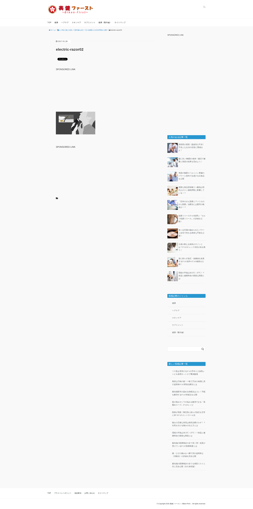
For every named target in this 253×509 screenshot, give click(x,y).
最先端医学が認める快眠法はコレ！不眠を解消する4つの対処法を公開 (188, 393)
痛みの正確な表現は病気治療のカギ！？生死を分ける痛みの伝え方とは (188, 423)
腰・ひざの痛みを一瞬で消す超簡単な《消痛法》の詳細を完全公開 (187, 454)
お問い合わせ (89, 493)
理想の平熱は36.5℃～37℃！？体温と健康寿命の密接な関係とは (191, 276)
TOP (49, 22)
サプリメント (89, 22)
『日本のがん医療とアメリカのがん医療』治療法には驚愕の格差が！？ (191, 204)
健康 (56, 22)
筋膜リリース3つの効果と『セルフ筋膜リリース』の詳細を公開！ (192, 219)
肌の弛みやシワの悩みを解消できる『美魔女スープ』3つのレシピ (188, 403)
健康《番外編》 (104, 22)
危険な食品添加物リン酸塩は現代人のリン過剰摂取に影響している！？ (191, 190)
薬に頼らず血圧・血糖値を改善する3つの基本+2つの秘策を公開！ (191, 261)
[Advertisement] (105, 89)
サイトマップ (120, 22)
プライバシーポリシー (62, 493)
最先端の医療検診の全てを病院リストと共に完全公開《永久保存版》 (188, 465)
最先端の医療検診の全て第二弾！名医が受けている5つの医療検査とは (188, 444)
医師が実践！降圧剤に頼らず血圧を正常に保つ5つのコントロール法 (188, 413)
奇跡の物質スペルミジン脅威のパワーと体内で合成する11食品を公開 (191, 176)
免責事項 (77, 493)
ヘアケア (65, 22)
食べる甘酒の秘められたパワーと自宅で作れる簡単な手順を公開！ (191, 233)
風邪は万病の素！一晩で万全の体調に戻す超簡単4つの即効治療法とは (188, 382)
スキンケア (76, 22)
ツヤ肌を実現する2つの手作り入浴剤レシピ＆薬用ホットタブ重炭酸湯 (188, 372)
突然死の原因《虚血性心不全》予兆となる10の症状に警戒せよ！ (191, 147)
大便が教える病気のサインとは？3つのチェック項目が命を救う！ (192, 247)
